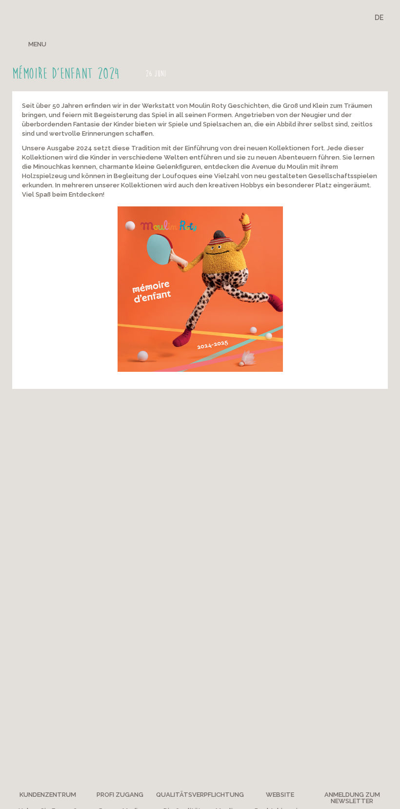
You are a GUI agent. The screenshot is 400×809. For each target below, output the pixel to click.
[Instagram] (345, 43)
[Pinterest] (329, 43)
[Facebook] (311, 43)
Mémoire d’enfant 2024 (65, 73)
